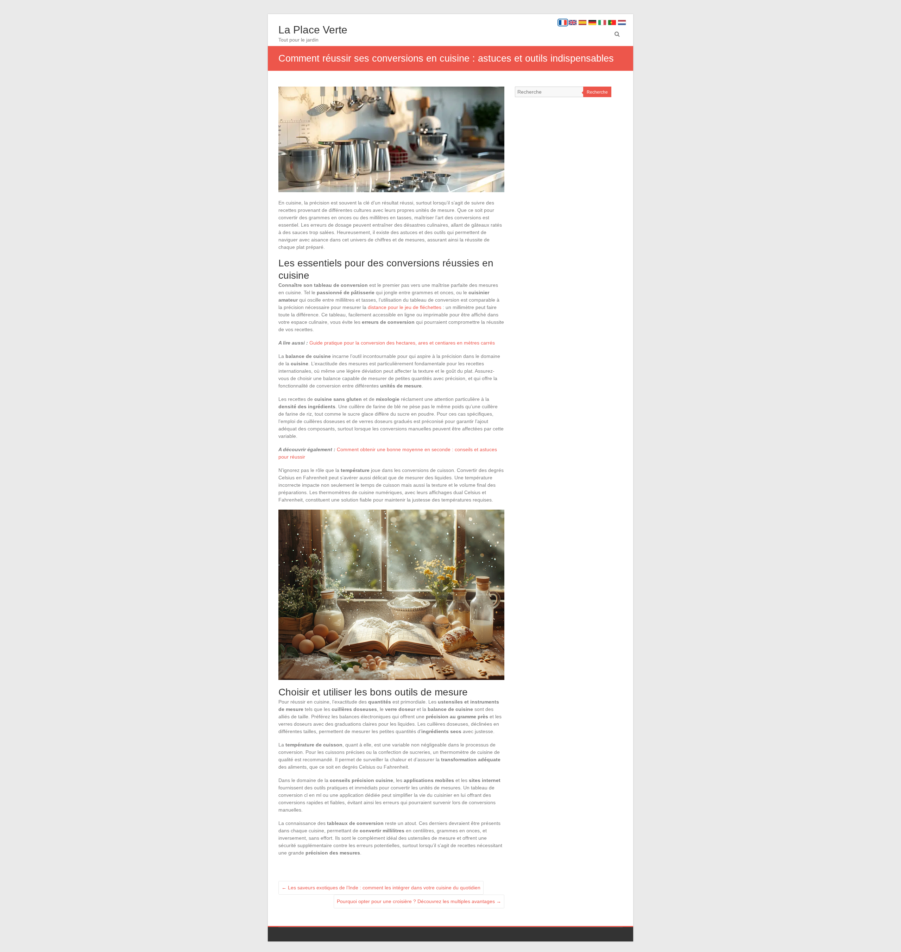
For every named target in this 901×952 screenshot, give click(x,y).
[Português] (612, 22)
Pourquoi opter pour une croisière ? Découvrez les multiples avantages (419, 901)
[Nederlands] (622, 22)
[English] (572, 22)
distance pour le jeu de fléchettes (404, 307)
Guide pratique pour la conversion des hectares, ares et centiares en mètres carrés (402, 343)
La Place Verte (312, 30)
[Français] (563, 22)
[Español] (582, 22)
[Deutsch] (592, 22)
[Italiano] (602, 22)
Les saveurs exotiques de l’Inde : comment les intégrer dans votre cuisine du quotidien (381, 887)
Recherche (597, 92)
